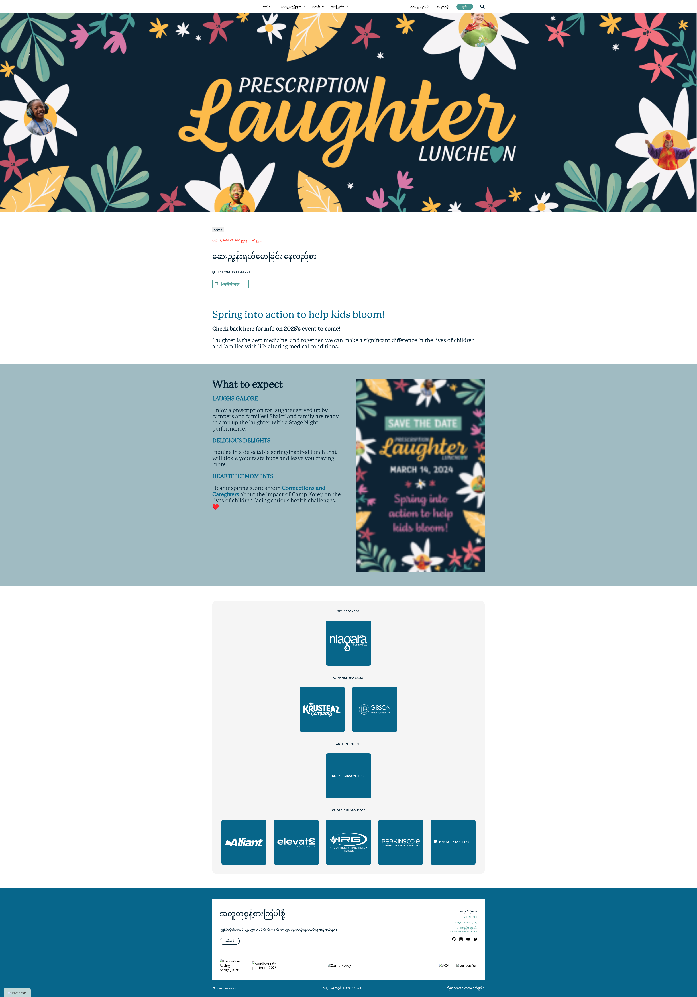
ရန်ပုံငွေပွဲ (218, 229)
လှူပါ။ (465, 7)
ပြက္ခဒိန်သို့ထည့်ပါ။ (231, 284)
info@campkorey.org (466, 923)
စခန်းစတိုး (443, 6)
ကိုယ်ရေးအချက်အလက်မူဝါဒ (466, 988)
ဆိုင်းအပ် (229, 941)
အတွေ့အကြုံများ (291, 6)
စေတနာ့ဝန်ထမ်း (419, 6)
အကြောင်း (337, 6)
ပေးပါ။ (316, 6)
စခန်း (266, 6)
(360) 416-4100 (470, 917)
